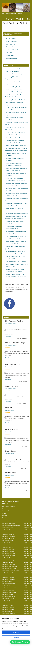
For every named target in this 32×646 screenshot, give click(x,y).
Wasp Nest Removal (11, 58)
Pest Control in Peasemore (8, 600)
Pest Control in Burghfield (8, 540)
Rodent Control (10, 55)
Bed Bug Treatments (11, 38)
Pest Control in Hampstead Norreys (10, 570)
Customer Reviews (9, 410)
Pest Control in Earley (7, 557)
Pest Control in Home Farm (8, 579)
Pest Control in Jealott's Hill (8, 583)
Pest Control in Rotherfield (8, 607)
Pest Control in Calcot (10, 323)
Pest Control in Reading (7, 605)
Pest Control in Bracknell (8, 534)
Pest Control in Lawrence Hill (9, 588)
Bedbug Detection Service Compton (16, 261)
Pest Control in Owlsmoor (8, 598)
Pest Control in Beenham (8, 529)
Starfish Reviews (25, 492)
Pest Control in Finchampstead (9, 566)
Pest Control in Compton (8, 551)
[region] (16, 630)
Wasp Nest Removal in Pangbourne (16, 92)
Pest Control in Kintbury (7, 585)
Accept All (16, 632)
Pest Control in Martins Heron (9, 592)
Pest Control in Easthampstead (9, 560)
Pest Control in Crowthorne (8, 555)
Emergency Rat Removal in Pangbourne (17, 99)
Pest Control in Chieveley (8, 547)
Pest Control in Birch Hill (8, 532)
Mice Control (9, 47)
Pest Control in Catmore (7, 542)
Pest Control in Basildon (7, 527)
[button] (20, 642)
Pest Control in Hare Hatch (8, 572)
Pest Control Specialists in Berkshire (12, 13)
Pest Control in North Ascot (8, 596)
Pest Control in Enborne (7, 562)
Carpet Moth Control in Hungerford (15, 137)
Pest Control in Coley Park (8, 549)
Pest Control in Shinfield (7, 611)
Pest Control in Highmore (8, 577)
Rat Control (9, 52)
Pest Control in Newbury (8, 594)
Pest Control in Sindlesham (8, 613)
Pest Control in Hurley (7, 581)
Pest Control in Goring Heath (9, 568)
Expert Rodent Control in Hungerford (16, 145)
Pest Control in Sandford (8, 609)
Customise (16, 637)
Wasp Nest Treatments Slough (14, 74)
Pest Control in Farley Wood (8, 564)
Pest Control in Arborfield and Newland (11, 525)
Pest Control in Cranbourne (8, 553)
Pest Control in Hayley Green (9, 575)
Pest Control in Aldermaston (8, 523)
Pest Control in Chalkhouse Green (10, 545)
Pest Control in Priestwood (8, 603)
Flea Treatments (10, 44)
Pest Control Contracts (12, 50)
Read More (8, 336)
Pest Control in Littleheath (8, 590)
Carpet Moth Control (11, 41)
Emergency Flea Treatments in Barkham (17, 213)
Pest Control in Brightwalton (8, 536)
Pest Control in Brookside (8, 538)
